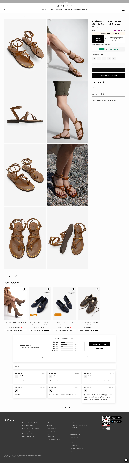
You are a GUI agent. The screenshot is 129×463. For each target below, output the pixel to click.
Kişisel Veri (73, 422)
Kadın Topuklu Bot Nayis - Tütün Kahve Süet (15, 323)
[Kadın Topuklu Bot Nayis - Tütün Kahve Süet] (15, 303)
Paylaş (96, 87)
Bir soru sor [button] (99, 348)
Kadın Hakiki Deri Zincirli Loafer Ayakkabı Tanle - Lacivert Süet (64, 323)
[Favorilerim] (119, 9)
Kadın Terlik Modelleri (27, 434)
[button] (55, 342)
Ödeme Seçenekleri (51, 428)
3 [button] (65, 407)
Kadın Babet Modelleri (28, 425)
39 (109, 58)
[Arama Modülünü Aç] (5, 9)
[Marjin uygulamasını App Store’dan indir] (116, 419)
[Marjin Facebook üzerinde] (5, 420)
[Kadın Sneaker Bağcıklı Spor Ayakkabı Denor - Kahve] (89, 303)
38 (104, 58)
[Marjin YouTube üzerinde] (14, 420)
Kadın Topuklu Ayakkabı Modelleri (30, 428)
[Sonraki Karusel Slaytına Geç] (123, 276)
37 (99, 58)
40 (114, 58)
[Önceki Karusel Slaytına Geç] (119, 276)
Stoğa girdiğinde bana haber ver (108, 75)
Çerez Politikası (74, 437)
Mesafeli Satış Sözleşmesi (76, 448)
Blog (47, 434)
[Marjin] (64, 5)
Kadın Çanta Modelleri (28, 436)
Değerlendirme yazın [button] (99, 344)
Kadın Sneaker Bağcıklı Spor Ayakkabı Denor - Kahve (89, 323)
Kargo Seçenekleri (51, 431)
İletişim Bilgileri (50, 436)
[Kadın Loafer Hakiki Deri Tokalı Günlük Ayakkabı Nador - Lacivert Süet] (40, 303)
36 (94, 58)
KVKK (72, 420)
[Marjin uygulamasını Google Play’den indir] (116, 422)
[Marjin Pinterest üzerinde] (11, 420)
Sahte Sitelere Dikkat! (75, 440)
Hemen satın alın (108, 70)
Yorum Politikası (74, 451)
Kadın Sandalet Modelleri (28, 431)
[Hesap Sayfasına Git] (116, 9)
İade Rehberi (49, 425)
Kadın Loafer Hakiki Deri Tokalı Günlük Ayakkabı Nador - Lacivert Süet (40, 323)
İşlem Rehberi (49, 420)
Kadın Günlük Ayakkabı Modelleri (30, 422)
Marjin (13, 455)
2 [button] (62, 407)
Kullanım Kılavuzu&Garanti (53, 439)
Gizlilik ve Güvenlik (75, 434)
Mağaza (48, 422)
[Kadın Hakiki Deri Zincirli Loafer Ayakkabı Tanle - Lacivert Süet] (64, 303)
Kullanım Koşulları (75, 445)
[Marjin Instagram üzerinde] (8, 420)
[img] (18, 373)
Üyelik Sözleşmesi (74, 442)
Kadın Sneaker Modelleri (28, 420)
